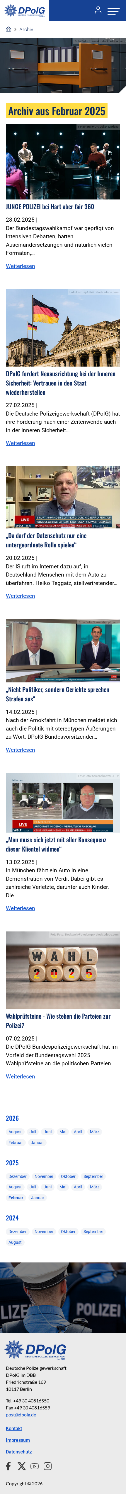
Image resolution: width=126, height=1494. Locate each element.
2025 (12, 1162)
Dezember (17, 1176)
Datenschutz (19, 1452)
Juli (33, 1131)
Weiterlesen (20, 266)
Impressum (18, 1440)
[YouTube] (32, 1465)
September (93, 1176)
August (15, 1131)
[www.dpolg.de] (8, 29)
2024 (12, 1217)
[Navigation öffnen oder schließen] (112, 10)
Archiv (26, 29)
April (78, 1131)
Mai (62, 1131)
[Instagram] (45, 1465)
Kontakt (14, 1428)
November (44, 1176)
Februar (15, 1142)
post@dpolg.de (21, 1414)
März (94, 1131)
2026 (12, 1117)
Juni (48, 1131)
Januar (37, 1142)
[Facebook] (9, 1465)
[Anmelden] (95, 10)
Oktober (68, 1176)
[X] (19, 1465)
